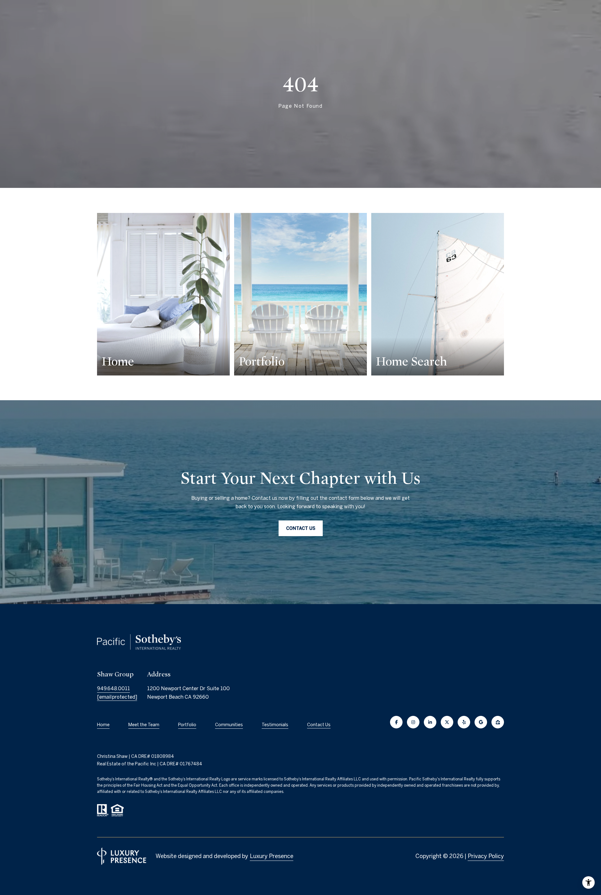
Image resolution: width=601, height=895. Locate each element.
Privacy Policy (486, 856)
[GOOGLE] (481, 722)
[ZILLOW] (497, 722)
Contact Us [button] (300, 528)
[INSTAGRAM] (413, 722)
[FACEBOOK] (396, 722)
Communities (229, 724)
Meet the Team (143, 724)
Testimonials (275, 724)
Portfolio (187, 724)
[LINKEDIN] (430, 722)
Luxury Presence (271, 856)
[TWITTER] (447, 722)
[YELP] (464, 722)
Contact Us (319, 724)
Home (103, 724)
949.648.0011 (113, 688)
